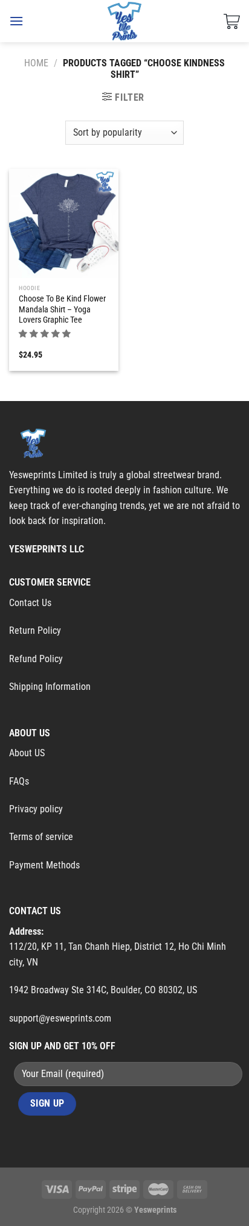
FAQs (19, 781)
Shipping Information (50, 686)
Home (36, 63)
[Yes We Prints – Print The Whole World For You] (125, 21)
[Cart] (232, 21)
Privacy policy (36, 809)
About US (27, 753)
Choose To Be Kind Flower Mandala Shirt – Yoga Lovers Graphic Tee (62, 309)
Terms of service (41, 836)
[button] (46, 333)
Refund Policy (36, 659)
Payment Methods (44, 865)
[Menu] (16, 21)
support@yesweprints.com (60, 1018)
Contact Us (30, 602)
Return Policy (35, 630)
